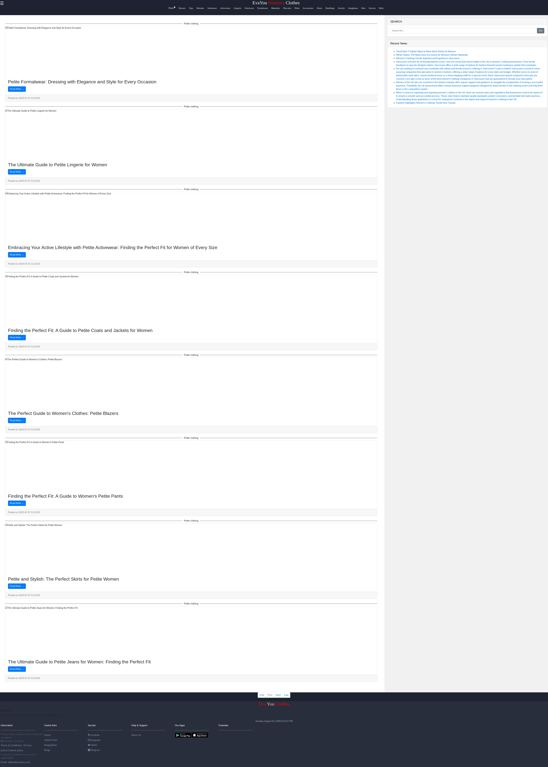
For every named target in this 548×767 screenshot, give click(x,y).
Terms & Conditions (11, 745)
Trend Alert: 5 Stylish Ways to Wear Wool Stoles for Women (426, 51)
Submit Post (50, 740)
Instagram (95, 740)
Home (47, 735)
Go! (540, 30)
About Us (136, 735)
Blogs (47, 750)
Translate (223, 725)
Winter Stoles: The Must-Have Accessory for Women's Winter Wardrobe (432, 55)
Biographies (50, 745)
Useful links (50, 725)
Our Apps (180, 725)
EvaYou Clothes (276, 2)
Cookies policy (15, 750)
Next (278, 695)
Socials (92, 725)
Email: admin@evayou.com (15, 762)
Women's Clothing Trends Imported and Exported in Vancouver (428, 58)
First (262, 695)
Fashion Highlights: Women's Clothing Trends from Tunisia (425, 103)
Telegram (95, 750)
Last (286, 695)
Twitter (93, 745)
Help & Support (139, 725)
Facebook (94, 735)
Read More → (17, 89)
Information (7, 725)
